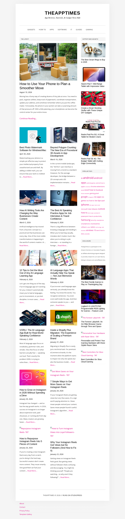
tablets (93, 227)
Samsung (85, 219)
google (84, 196)
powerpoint (97, 213)
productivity (98, 216)
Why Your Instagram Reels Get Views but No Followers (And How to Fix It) (63, 446)
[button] (97, 29)
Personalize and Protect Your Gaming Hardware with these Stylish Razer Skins (93, 343)
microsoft (84, 209)
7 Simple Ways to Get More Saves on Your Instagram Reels (61, 384)
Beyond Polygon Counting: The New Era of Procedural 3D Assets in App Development (63, 151)
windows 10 (91, 230)
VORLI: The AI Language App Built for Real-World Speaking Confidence (32, 333)
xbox (82, 234)
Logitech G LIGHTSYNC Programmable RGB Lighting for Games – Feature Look (93, 308)
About (22, 503)
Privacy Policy (24, 511)
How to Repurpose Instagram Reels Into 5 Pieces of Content (31, 441)
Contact (22, 507)
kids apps (91, 205)
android (88, 178)
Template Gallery (26, 514)
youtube (87, 234)
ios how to (90, 201)
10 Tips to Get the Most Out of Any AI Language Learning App (31, 273)
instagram (91, 197)
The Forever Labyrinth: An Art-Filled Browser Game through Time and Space (92, 324)
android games (91, 183)
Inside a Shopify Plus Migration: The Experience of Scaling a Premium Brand (63, 334)
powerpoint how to (87, 216)
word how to (100, 230)
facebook (99, 190)
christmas (87, 186)
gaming (92, 193)
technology (98, 227)
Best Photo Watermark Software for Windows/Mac (33, 149)
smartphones (85, 224)
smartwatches (95, 224)
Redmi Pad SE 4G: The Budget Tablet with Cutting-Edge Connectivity (92, 161)
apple (83, 186)
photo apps (91, 213)
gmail (97, 193)
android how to (100, 183)
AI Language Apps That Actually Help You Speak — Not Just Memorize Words (62, 274)
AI (82, 178)
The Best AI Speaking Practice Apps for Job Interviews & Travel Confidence (61, 214)
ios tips (98, 200)
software (84, 227)
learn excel (97, 205)
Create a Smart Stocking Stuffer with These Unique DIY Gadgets (91, 110)
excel (82, 190)
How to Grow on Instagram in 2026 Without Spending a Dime (33, 392)
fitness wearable (85, 193)
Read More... (28, 177)
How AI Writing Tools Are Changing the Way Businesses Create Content (32, 214)
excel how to (89, 190)
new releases (93, 209)
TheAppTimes (62, 13)
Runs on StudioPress (72, 495)
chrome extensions (98, 186)
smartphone (100, 220)
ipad (103, 201)
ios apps (97, 197)
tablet (88, 227)
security (93, 220)
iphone (85, 204)
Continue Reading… (28, 118)
